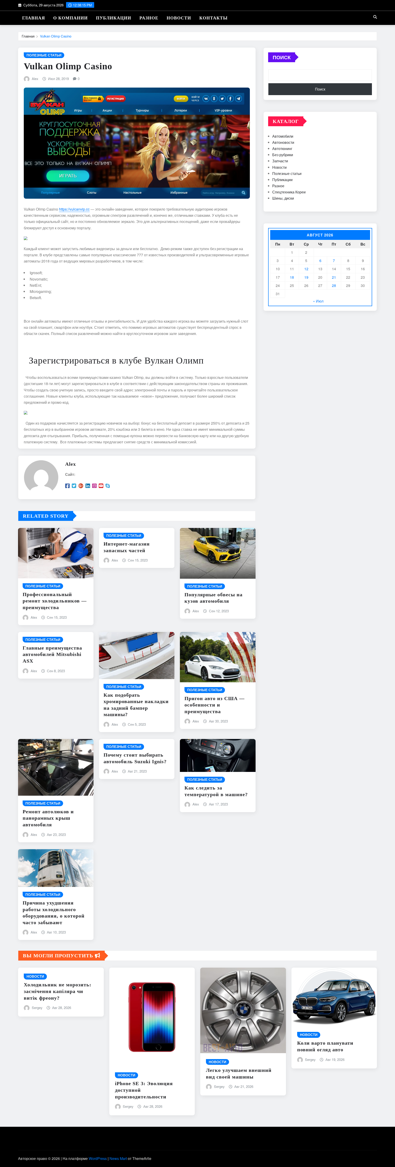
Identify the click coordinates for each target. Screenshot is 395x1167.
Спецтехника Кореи (289, 192)
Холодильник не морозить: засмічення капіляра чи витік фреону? (57, 991)
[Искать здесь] (375, 16)
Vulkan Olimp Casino (55, 36)
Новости (179, 18)
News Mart (118, 1158)
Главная (33, 18)
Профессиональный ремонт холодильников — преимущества (55, 601)
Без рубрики (282, 154)
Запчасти (280, 160)
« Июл (318, 301)
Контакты (213, 18)
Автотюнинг (282, 148)
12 (306, 268)
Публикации (113, 18)
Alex (35, 78)
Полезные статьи (287, 173)
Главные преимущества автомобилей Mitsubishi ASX (52, 654)
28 (334, 285)
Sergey (37, 1007)
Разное (148, 18)
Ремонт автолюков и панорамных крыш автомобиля (48, 818)
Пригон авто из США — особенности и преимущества (214, 705)
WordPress (98, 1158)
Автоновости (283, 142)
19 (306, 277)
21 (334, 277)
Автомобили (282, 136)
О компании (70, 18)
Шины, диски (283, 198)
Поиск (282, 57)
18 (292, 277)
